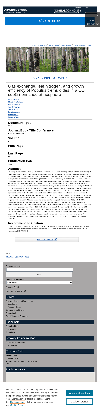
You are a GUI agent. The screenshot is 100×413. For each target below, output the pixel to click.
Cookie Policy (16, 405)
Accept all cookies (79, 393)
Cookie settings (17, 402)
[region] (50, 397)
